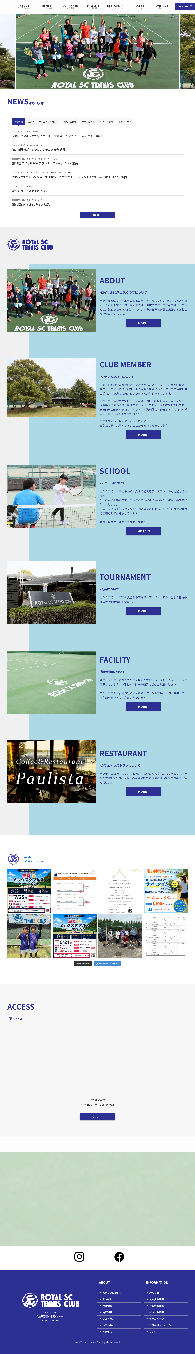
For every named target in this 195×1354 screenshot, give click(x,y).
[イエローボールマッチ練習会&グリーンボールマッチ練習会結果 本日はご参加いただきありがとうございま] (75, 891)
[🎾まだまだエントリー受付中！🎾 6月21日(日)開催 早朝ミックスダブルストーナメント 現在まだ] (75, 936)
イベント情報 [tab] (106, 121)
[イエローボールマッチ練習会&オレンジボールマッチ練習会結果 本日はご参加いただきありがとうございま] (166, 936)
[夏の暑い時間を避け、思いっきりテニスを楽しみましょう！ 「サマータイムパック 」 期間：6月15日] (166, 891)
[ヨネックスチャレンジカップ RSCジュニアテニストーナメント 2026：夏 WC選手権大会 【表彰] (29, 936)
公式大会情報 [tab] (70, 121)
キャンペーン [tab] (124, 121)
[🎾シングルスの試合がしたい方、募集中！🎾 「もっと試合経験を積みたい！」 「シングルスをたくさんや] (120, 891)
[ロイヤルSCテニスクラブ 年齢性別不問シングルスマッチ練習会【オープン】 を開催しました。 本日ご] (120, 936)
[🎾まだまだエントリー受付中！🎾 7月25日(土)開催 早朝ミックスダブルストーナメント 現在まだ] (29, 891)
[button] (96, 87)
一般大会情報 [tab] (88, 121)
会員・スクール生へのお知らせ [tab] (43, 121)
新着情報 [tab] (18, 121)
